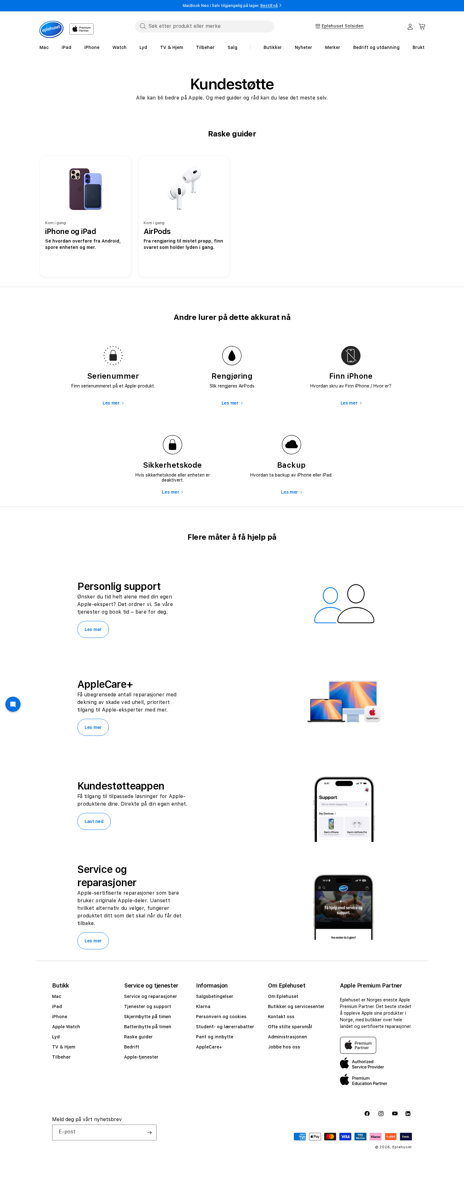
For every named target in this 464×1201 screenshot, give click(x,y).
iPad (57, 1006)
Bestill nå (269, 5)
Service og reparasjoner (150, 996)
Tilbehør (61, 1057)
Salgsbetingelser (214, 996)
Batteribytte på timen (147, 1026)
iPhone (59, 1016)
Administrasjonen (287, 1036)
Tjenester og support (147, 1006)
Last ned (94, 821)
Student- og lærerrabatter (225, 1026)
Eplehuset (402, 1147)
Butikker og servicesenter (296, 1006)
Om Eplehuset (283, 996)
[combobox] (204, 26)
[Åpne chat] (13, 704)
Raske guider (138, 1036)
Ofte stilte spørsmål (290, 1026)
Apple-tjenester (141, 1057)
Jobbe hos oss (284, 1046)
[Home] (51, 29)
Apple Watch (66, 1026)
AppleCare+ (209, 1046)
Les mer (111, 402)
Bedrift (131, 1046)
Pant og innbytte (214, 1036)
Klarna (203, 1006)
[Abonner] (149, 1132)
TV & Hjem (63, 1046)
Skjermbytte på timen (147, 1016)
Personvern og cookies (221, 1016)
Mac (56, 996)
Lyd (56, 1036)
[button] (422, 26)
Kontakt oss (281, 1016)
